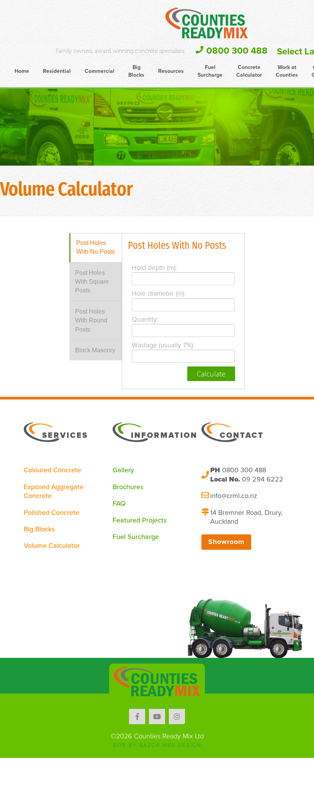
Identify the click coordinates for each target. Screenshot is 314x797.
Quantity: (145, 319)
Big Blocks (136, 71)
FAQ (119, 503)
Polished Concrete (51, 512)
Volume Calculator (52, 545)
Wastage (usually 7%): (163, 345)
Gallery (123, 470)
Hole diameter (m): (159, 293)
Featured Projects (140, 520)
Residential (57, 71)
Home (22, 71)
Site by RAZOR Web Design (157, 745)
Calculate (211, 373)
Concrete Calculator (249, 71)
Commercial (99, 71)
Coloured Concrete (52, 470)
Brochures (128, 487)
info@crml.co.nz (233, 495)
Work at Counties (287, 71)
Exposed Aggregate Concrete (53, 491)
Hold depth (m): (154, 267)
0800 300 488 (237, 50)
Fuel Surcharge (210, 71)
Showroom (226, 541)
